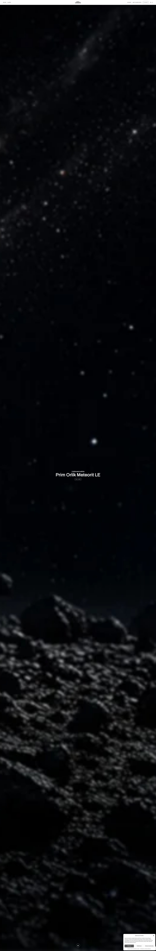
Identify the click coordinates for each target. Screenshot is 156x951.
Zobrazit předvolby (149, 946)
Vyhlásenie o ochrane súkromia (145, 948)
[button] (153, 935)
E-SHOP (146, 2)
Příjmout (129, 946)
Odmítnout (139, 946)
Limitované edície (137, 2)
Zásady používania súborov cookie (133, 948)
